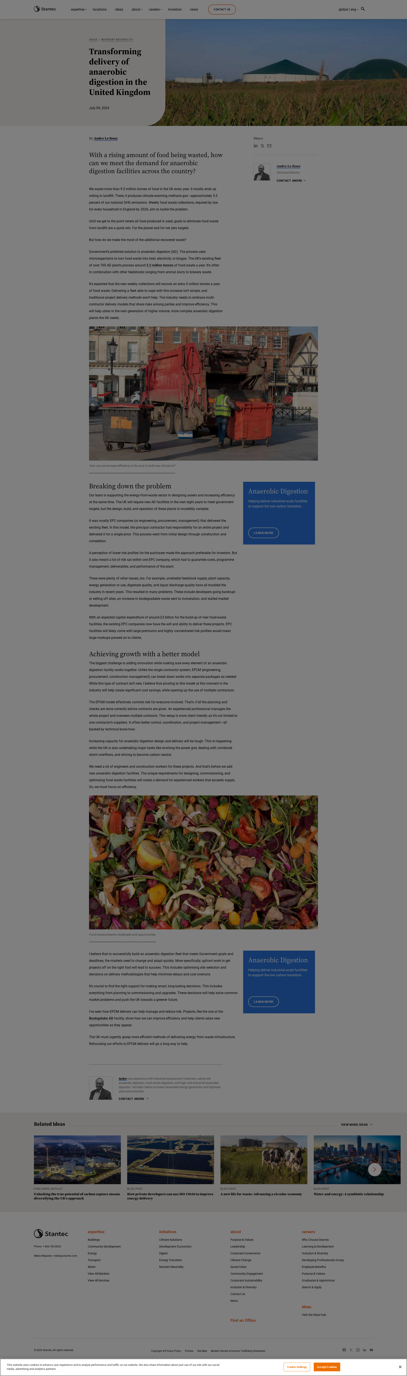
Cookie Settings (297, 1367)
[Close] (400, 1367)
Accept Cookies (327, 1367)
